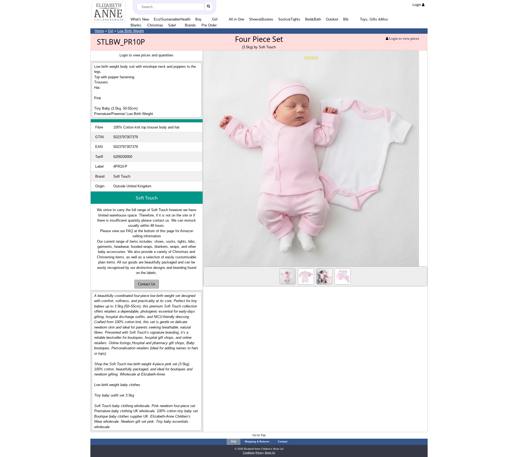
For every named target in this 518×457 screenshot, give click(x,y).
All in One (236, 19)
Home (99, 31)
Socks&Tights (289, 19)
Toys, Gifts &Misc (374, 19)
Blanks (136, 25)
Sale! (172, 25)
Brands (190, 25)
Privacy (259, 452)
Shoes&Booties (261, 19)
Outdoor (332, 19)
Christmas (155, 25)
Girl (214, 19)
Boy (198, 19)
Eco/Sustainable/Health (172, 19)
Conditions (249, 452)
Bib (345, 19)
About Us (270, 452)
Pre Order (209, 25)
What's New (140, 19)
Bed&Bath (313, 19)
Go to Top (259, 435)
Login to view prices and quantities (146, 55)
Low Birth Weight (130, 31)
